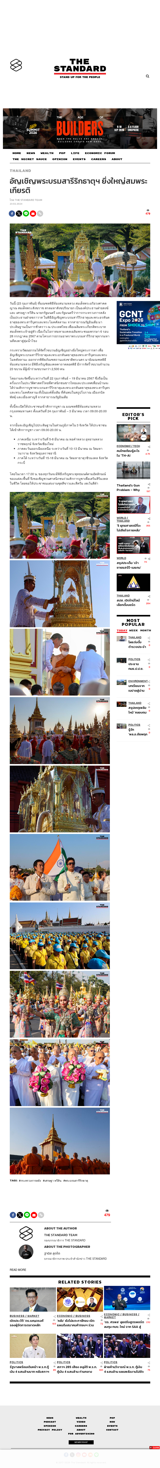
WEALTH (47, 153)
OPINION (59, 159)
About (81, 1430)
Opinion (50, 1426)
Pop (112, 1418)
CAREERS (98, 159)
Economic (124, 446)
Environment (138, 681)
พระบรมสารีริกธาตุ (76, 1180)
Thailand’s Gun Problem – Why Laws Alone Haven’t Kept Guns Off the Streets (128, 487)
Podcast (50, 1422)
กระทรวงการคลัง (30, 1180)
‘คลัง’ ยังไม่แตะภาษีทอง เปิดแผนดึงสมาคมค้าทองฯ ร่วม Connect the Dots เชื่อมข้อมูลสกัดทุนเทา (75, 1322)
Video (81, 1422)
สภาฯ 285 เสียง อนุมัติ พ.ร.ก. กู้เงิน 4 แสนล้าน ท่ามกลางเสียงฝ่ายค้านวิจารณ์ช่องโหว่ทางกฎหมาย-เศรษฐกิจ (77, 1369)
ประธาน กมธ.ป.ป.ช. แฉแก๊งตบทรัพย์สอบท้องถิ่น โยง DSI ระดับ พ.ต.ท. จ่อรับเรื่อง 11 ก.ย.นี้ (137, 666)
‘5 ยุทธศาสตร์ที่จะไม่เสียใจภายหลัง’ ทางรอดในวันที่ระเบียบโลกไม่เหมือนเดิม (129, 527)
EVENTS (79, 159)
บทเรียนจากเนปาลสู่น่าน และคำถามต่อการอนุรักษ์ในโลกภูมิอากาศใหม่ (137, 688)
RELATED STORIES (80, 1282)
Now (112, 1422)
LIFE (75, 153)
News (49, 1418)
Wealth (81, 1418)
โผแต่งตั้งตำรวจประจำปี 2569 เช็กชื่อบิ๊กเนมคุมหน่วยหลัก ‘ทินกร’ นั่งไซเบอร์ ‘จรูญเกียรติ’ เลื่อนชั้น (137, 644)
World (121, 518)
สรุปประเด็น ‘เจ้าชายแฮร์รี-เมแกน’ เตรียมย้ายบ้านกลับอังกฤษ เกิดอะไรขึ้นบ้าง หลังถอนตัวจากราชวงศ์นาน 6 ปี (129, 565)
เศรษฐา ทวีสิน (52, 1180)
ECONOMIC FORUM (100, 153)
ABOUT (117, 159)
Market (33, 1316)
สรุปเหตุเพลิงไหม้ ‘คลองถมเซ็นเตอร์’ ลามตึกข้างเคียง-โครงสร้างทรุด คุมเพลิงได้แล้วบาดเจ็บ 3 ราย (137, 709)
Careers (81, 1426)
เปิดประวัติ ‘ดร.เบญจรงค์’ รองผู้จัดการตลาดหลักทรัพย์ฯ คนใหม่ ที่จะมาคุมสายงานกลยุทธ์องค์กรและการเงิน (29, 1322)
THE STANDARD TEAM (28, 200)
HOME (16, 153)
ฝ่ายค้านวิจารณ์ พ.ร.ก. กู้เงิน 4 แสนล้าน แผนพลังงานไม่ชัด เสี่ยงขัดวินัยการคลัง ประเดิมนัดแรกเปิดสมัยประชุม (124, 1369)
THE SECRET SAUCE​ (29, 159)
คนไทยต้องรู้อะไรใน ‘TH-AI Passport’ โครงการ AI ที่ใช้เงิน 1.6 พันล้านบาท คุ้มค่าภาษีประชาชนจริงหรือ (128, 453)
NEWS (31, 153)
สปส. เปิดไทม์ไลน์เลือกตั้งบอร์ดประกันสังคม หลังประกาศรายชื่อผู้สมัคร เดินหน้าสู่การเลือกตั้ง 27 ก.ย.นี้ (128, 602)
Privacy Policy (50, 1430)
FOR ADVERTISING (81, 1434)
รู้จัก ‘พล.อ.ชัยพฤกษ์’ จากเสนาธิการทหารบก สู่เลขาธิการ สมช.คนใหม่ (137, 731)
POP (62, 153)
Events (112, 1426)
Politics (134, 659)
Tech (136, 446)
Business (17, 1316)
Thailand (20, 171)
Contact (112, 1430)
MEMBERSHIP (81, 1442)
